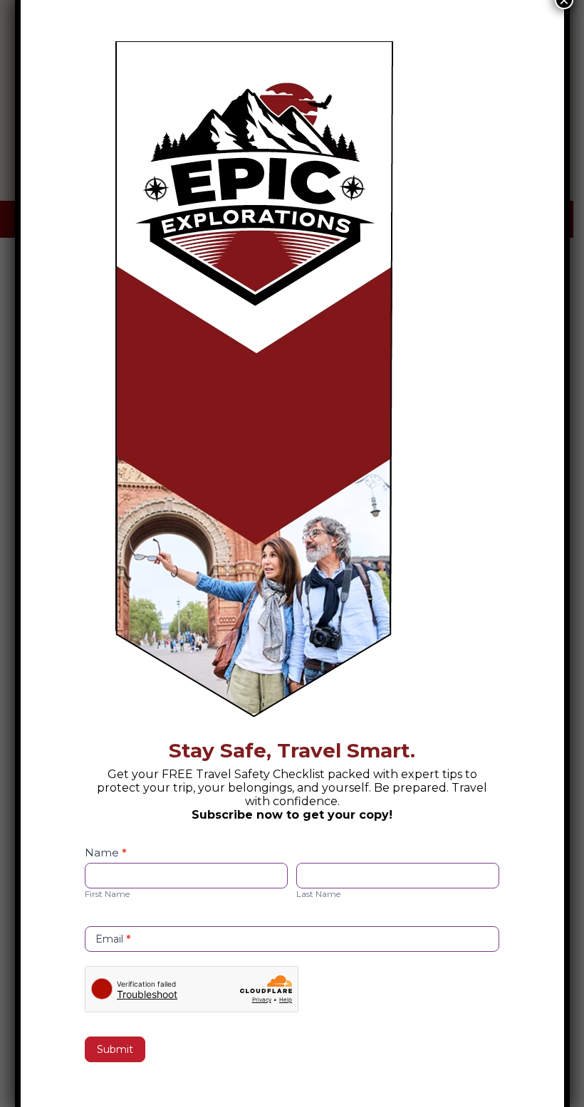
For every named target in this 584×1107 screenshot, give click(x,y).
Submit (115, 1049)
